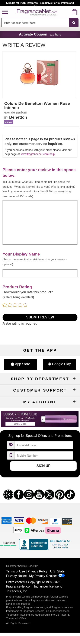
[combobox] (40, 22)
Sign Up (43, 466)
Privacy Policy (38, 571)
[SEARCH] (74, 22)
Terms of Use (15, 571)
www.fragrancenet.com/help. (38, 154)
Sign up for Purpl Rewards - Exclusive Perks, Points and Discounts (40, 3)
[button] (4, 12)
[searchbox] (35, 22)
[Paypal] (55, 521)
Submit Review (40, 317)
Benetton (18, 117)
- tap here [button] (40, 34)
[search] (67, 12)
